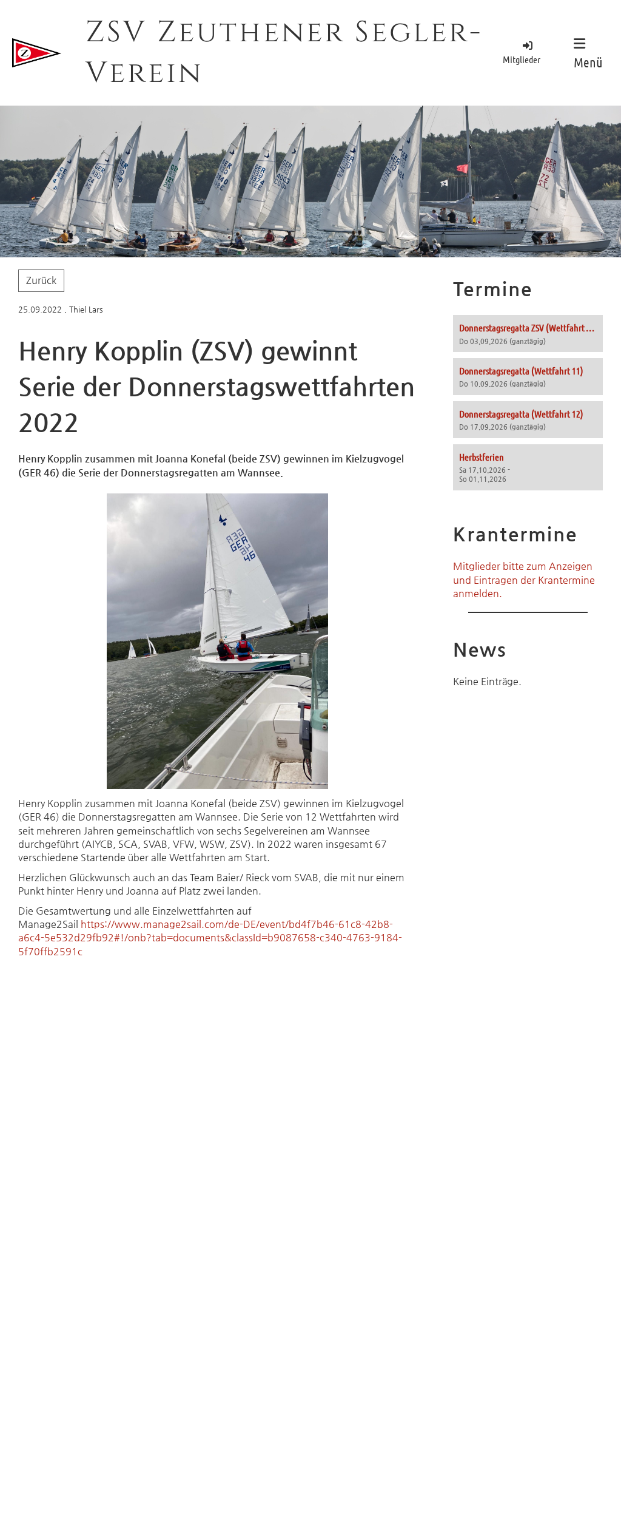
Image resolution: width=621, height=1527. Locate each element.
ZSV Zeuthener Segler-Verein (284, 53)
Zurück (41, 280)
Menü (588, 62)
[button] (528, 333)
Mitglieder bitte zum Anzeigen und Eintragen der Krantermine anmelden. (524, 579)
